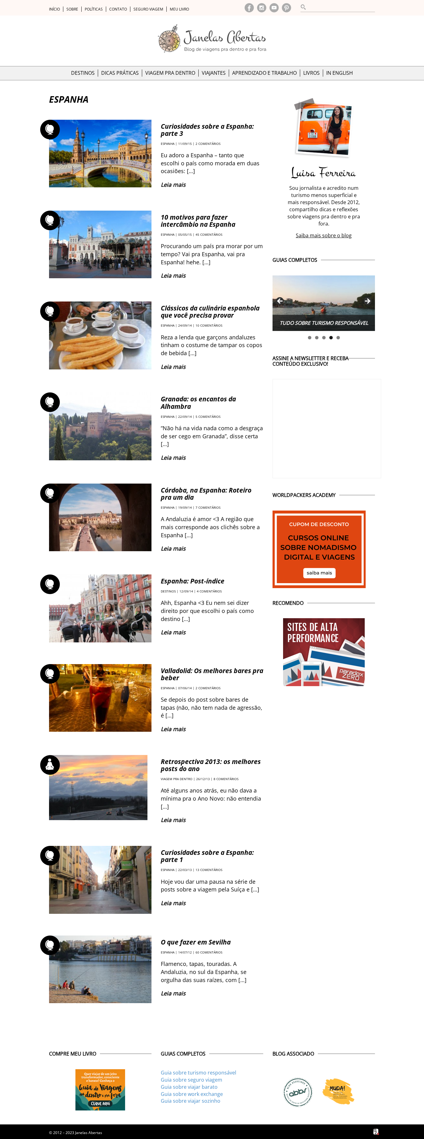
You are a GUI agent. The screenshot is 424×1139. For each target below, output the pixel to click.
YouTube (274, 7)
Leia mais (173, 184)
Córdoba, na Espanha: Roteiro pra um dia (206, 494)
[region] (324, 303)
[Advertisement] (324, 728)
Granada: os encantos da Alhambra (198, 402)
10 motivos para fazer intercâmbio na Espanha (198, 221)
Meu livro (179, 9)
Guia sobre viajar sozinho (190, 1100)
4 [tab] (331, 337)
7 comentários (208, 507)
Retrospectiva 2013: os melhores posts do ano (211, 765)
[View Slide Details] (324, 303)
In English (339, 72)
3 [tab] (324, 337)
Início (54, 9)
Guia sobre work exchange (192, 1094)
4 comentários (209, 591)
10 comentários (209, 325)
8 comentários (226, 779)
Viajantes (214, 72)
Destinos (83, 72)
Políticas (94, 9)
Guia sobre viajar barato (189, 1086)
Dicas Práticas (120, 72)
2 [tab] (316, 337)
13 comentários (209, 870)
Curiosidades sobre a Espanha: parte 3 (207, 130)
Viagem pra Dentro (170, 72)
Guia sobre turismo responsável (198, 1072)
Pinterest (286, 7)
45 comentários (209, 234)
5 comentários (208, 416)
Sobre (72, 9)
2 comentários (208, 143)
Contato (118, 9)
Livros (311, 72)
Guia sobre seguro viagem (191, 1079)
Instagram (261, 7)
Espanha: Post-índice (192, 581)
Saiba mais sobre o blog (324, 235)
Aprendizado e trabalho (264, 72)
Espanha (167, 143)
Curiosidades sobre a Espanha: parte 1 (207, 856)
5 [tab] (338, 337)
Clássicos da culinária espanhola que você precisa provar (210, 311)
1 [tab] (309, 337)
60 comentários (209, 952)
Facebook (249, 7)
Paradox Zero (376, 1132)
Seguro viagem (148, 9)
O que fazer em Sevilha (196, 942)
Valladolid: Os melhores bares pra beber (212, 674)
